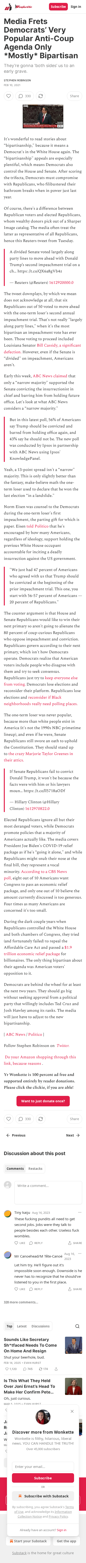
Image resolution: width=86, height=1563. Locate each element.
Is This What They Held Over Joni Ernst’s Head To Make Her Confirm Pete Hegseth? (29, 1386)
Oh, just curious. (17, 1398)
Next (70, 1135)
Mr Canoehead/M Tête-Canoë (38, 1256)
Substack (19, 1553)
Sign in (76, 7)
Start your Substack (30, 1541)
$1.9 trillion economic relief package (38, 950)
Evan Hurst (32, 1363)
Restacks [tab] (35, 1168)
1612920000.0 (61, 283)
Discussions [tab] (40, 1326)
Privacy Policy (58, 1516)
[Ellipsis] (80, 1212)
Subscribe (58, 7)
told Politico (37, 526)
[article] (43, 1354)
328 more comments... (21, 1302)
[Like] (8, 96)
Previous (18, 1135)
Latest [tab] (22, 1326)
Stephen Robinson (17, 80)
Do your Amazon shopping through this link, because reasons (40, 1060)
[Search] (77, 1326)
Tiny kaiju (22, 1212)
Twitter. (63, 1046)
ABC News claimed (50, 376)
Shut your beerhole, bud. (24, 1357)
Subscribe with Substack (46, 1496)
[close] (72, 1411)
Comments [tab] (15, 1168)
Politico (35, 1034)
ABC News (15, 1034)
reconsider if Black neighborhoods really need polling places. (41, 700)
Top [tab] (9, 1326)
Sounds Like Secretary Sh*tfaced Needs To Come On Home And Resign (30, 1345)
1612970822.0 (37, 809)
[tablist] (24, 1168)
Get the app (66, 1541)
